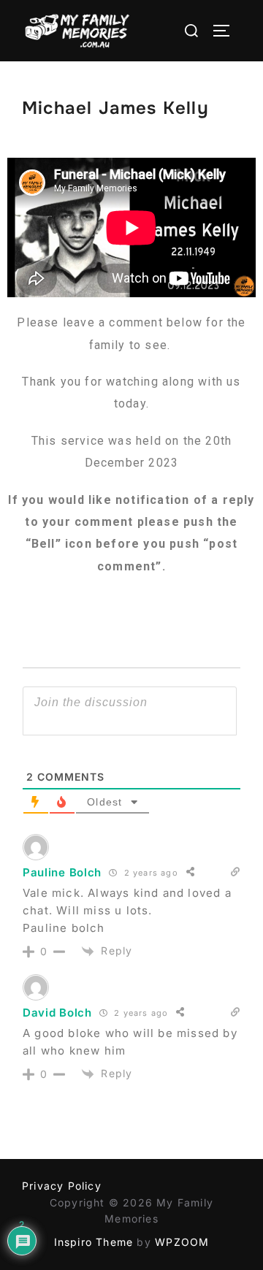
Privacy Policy (62, 1185)
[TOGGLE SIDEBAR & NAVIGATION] (226, 31)
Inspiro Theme (94, 1242)
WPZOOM (182, 1242)
